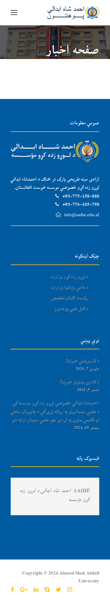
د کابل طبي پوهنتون (72, 309)
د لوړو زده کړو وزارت (70, 277)
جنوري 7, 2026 (87, 369)
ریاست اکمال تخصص (70, 298)
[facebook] (12, 590)
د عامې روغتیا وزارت (70, 287)
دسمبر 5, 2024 (88, 390)
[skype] (47, 590)
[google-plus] (24, 590)
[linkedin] (36, 590)
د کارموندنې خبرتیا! (82, 361)
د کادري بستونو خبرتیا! (79, 382)
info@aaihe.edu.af (81, 214)
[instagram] (69, 590)
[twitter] (58, 590)
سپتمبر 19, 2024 (86, 428)
